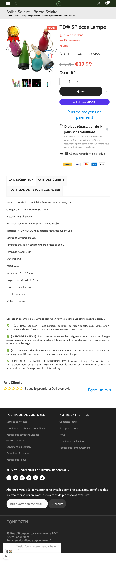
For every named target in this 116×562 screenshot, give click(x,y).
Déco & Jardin (19, 15)
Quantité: (68, 72)
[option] (31, 50)
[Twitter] (15, 477)
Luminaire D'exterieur (41, 15)
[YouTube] (35, 477)
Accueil (9, 15)
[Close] (59, 545)
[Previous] (8, 49)
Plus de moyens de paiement (84, 114)
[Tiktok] (42, 477)
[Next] (54, 49)
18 (66, 153)
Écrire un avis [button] (99, 390)
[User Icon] (98, 3)
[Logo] (58, 3)
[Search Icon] (19, 3)
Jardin (28, 15)
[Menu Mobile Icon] (8, 3)
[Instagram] (22, 477)
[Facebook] (8, 477)
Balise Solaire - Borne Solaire (63, 15)
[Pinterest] (28, 477)
